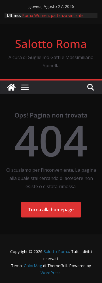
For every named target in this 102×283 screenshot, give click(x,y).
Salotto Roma (51, 43)
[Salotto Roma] (11, 87)
